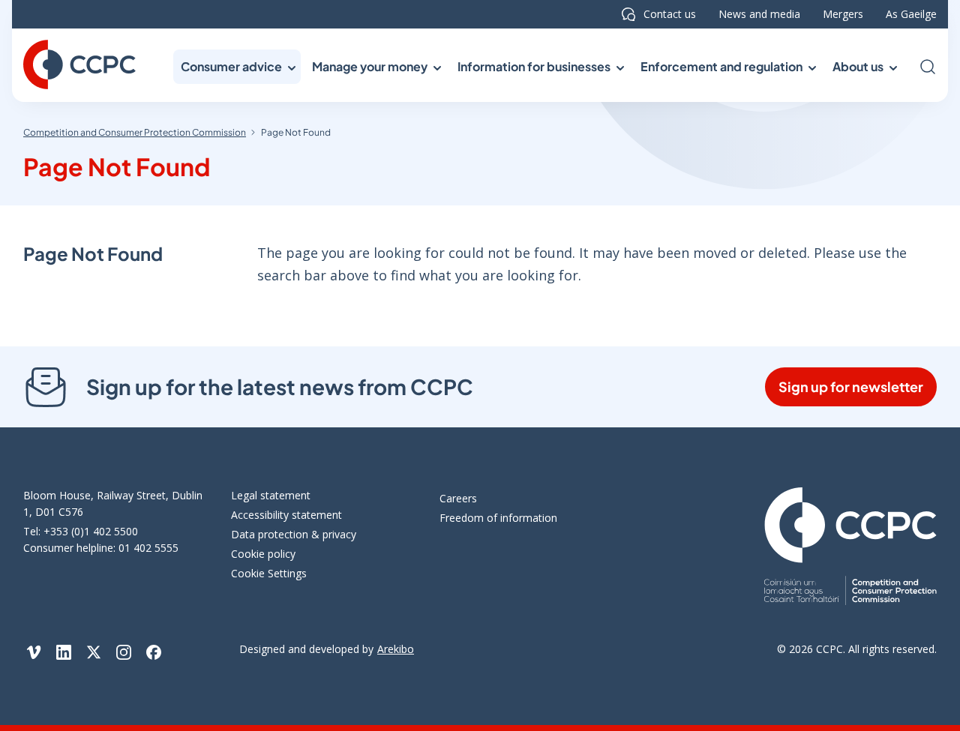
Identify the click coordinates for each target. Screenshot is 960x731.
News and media (759, 14)
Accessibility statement (286, 515)
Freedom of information (498, 518)
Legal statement (270, 495)
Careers (458, 498)
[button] (237, 66)
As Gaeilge (911, 14)
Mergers (843, 14)
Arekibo (395, 649)
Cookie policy (263, 554)
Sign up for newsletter (850, 386)
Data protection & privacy (293, 534)
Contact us (670, 14)
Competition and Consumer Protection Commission (134, 132)
